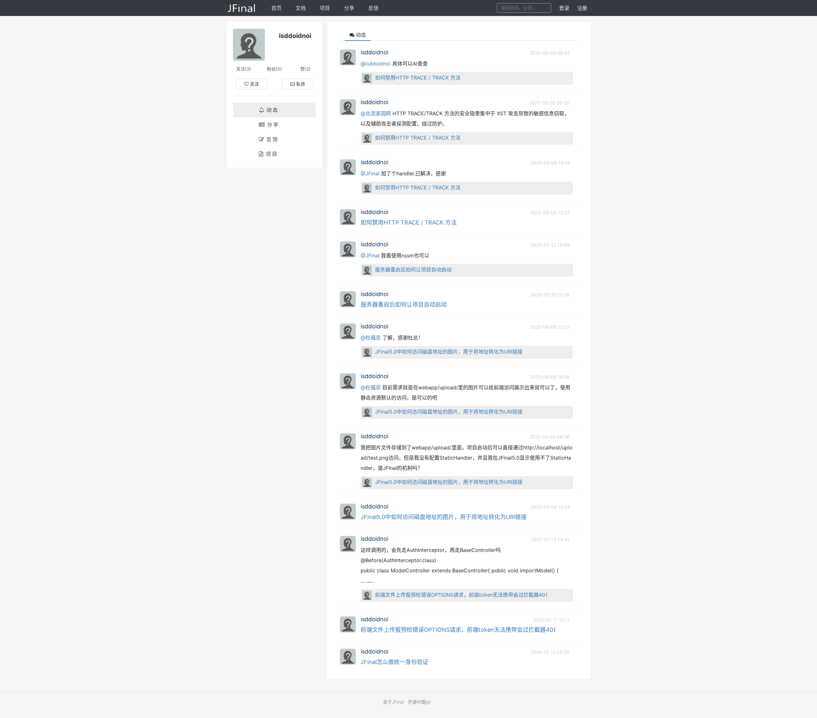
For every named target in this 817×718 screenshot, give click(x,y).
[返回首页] (242, 8)
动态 (272, 110)
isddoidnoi (374, 52)
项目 (325, 8)
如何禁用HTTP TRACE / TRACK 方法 (418, 77)
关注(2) (243, 69)
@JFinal (370, 173)
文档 (301, 8)
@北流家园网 (376, 113)
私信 (300, 84)
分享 (349, 8)
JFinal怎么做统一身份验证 (394, 662)
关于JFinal (393, 702)
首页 (276, 8)
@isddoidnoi (376, 63)
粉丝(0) (274, 69)
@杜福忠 (371, 337)
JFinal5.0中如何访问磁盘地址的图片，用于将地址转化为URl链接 (448, 351)
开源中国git (419, 702)
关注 (254, 84)
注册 (582, 8)
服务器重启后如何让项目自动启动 (413, 269)
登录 (564, 8)
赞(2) (305, 69)
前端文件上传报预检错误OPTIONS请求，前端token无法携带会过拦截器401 (461, 595)
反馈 (373, 8)
